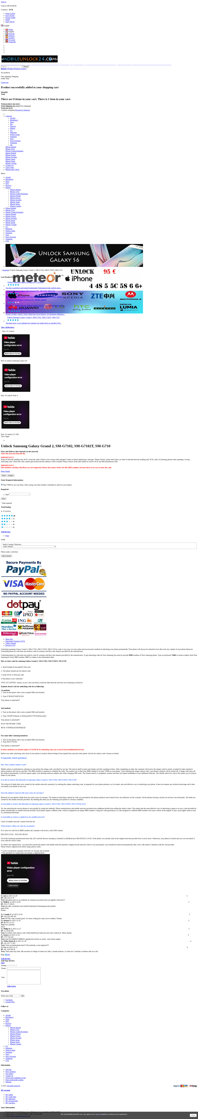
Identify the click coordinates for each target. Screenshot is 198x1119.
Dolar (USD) (10, 14)
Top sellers (9, 1074)
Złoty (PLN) (10, 22)
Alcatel (12, 118)
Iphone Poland (11, 153)
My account (5, 1090)
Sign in (3, 2)
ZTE (7, 241)
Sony (12, 139)
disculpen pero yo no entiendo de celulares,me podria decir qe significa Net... (33, 323)
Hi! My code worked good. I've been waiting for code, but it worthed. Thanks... (35, 297)
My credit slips (11, 1097)
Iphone (8, 188)
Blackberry (14, 120)
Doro (12, 122)
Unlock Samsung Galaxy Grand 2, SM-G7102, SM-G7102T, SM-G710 (33, 317)
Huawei (13, 126)
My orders (9, 1095)
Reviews (10, 645)
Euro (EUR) (10, 16)
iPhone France (11, 155)
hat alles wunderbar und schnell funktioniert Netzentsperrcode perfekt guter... (33, 288)
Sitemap (8, 1082)
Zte (11, 145)
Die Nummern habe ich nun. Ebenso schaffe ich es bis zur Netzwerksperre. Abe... (35, 306)
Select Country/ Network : (12, 544)
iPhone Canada (11, 163)
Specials (8, 1070)
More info (9, 639)
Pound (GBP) (10, 18)
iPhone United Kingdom (14, 151)
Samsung (13, 137)
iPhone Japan (10, 159)
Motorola (13, 132)
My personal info (12, 1101)
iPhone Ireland (11, 147)
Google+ (11, 475)
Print (7, 536)
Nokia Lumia (15, 135)
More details (5, 471)
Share (4, 475)
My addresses (10, 1099)
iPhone (12, 128)
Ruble (8, 20)
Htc (11, 124)
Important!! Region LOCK (15, 641)
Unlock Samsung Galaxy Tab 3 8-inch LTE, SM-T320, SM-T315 (31, 291)
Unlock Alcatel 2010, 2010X (18, 309)
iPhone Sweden (11, 157)
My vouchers (10, 1103)
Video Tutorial (11, 643)
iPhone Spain (10, 161)
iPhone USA (10, 149)
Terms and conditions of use (16, 1078)
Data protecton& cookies (14, 1080)
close (193, 1115)
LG (11, 130)
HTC (7, 183)
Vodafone (13, 143)
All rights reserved (13, 1086)
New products (11, 1072)
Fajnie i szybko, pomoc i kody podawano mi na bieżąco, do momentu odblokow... (35, 314)
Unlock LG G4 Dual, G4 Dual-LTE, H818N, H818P (27, 300)
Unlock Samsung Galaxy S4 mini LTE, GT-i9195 (26, 282)
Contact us (9, 1076)
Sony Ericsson (15, 141)
